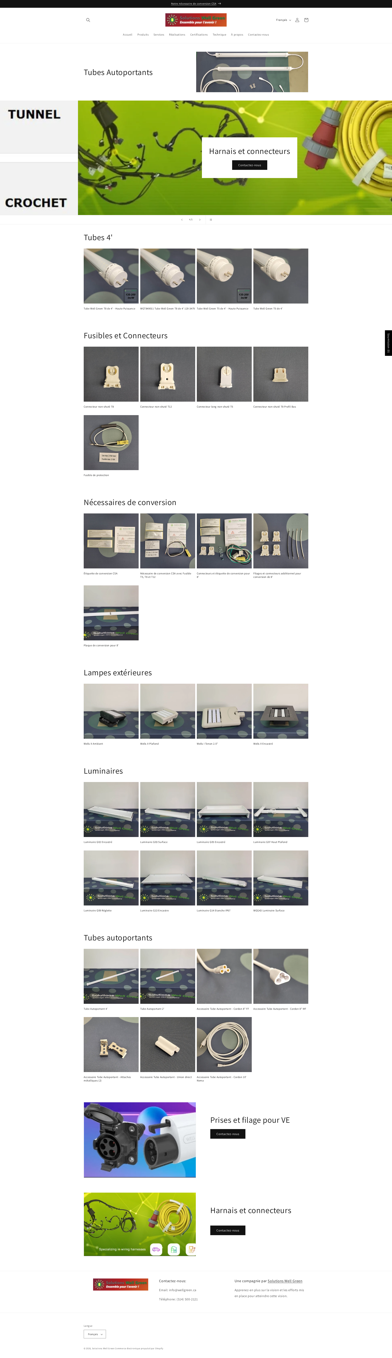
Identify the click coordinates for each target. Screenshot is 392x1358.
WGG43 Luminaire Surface (269, 910)
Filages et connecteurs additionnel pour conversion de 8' (277, 575)
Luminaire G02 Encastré (98, 842)
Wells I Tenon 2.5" (207, 743)
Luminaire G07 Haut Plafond (270, 842)
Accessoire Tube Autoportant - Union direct (166, 1077)
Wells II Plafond (149, 743)
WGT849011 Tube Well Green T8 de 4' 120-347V (167, 308)
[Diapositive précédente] (181, 219)
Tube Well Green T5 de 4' (268, 308)
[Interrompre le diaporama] (210, 219)
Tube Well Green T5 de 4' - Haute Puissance (222, 308)
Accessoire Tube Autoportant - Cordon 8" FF (223, 1009)
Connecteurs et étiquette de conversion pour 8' (223, 575)
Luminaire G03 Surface (154, 842)
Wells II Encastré (263, 743)
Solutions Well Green (285, 1280)
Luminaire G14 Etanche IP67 (214, 910)
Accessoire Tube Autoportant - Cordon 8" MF (279, 1009)
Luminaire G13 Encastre (154, 910)
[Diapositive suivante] (199, 219)
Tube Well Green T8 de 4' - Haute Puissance (109, 308)
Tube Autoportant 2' (152, 1009)
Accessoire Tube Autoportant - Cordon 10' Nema (221, 1079)
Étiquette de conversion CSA (100, 573)
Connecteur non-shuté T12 (156, 406)
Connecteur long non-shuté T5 (215, 406)
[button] (88, 20)
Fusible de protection (96, 475)
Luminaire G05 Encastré (211, 842)
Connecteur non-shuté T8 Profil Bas (274, 406)
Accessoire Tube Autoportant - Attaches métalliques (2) (107, 1079)
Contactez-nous (196, 165)
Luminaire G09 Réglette (97, 910)
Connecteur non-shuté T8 (99, 406)
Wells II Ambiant (93, 743)
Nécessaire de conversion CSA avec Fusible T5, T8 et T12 (165, 575)
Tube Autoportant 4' (96, 1009)
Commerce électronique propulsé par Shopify (139, 1348)
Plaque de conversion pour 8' (101, 645)
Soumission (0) (388, 343)
